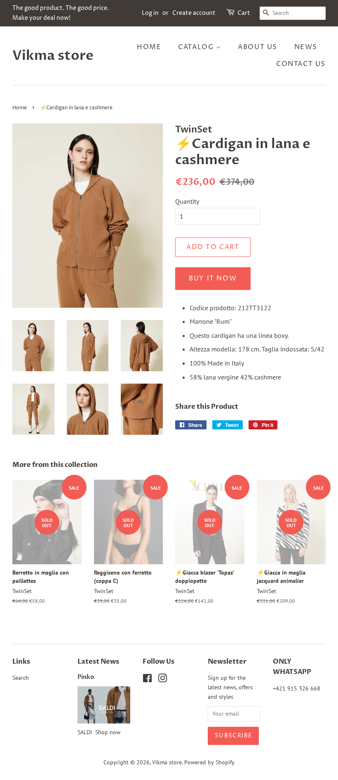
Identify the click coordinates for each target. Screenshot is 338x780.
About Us (257, 47)
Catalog (197, 47)
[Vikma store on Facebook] (147, 679)
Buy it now (213, 278)
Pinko (85, 677)
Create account (194, 13)
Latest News (98, 661)
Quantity (187, 201)
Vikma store (53, 56)
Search (20, 677)
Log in (150, 13)
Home (149, 47)
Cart (243, 13)
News (305, 47)
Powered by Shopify (209, 762)
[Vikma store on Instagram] (162, 679)
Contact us (301, 63)
